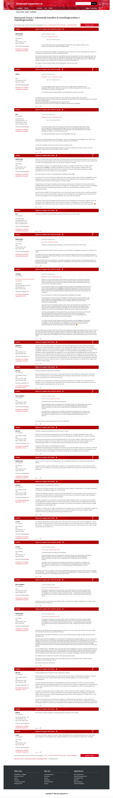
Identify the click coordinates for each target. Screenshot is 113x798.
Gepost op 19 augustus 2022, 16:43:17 (44, 269)
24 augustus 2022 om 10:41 (54, 587)
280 (74, 25)
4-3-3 (27, 291)
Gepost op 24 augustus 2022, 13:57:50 (45, 609)
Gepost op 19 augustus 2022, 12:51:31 (44, 69)
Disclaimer (47, 776)
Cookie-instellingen (79, 783)
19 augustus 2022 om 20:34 (55, 398)
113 (51, 25)
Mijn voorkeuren (78, 782)
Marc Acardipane (19, 396)
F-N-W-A (17, 522)
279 (72, 25)
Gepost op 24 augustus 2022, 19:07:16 (44, 669)
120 (65, 25)
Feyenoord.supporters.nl (80, 776)
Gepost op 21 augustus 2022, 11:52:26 (44, 427)
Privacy (46, 778)
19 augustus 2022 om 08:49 (57, 77)
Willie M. (17, 712)
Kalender (16, 780)
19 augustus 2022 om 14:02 (53, 242)
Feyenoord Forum (23, 17)
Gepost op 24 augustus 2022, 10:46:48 (45, 542)
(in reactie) (58, 29)
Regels (27, 12)
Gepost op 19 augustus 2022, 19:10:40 (45, 342)
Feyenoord (21, 35)
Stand (15, 778)
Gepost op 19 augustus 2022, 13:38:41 (44, 109)
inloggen (87, 8)
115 (55, 25)
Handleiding (33, 12)
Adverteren (47, 780)
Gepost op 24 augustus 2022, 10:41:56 (45, 518)
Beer (16, 114)
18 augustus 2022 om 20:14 (53, 36)
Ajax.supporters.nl (78, 774)
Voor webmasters (48, 774)
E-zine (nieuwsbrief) (19, 782)
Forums (32, 8)
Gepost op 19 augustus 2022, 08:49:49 (45, 29)
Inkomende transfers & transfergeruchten (56, 17)
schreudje (18, 274)
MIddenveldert (19, 34)
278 (70, 25)
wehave (17, 74)
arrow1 (17, 735)
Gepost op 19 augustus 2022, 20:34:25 (45, 367)
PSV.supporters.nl (78, 778)
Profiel (50, 8)
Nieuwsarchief (18, 783)
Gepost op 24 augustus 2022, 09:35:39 (45, 481)
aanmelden (94, 8)
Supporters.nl (78, 771)
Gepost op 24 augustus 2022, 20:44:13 (45, 731)
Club (45, 8)
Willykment (18, 345)
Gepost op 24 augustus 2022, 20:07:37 (45, 709)
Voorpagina (19, 8)
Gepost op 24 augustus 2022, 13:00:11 (45, 580)
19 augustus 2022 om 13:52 (56, 276)
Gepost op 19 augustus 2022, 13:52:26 (45, 155)
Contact (46, 783)
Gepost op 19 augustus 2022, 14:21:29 (44, 234)
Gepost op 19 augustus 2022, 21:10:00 (45, 391)
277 (67, 25)
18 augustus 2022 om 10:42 (57, 117)
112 (49, 25)
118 (61, 25)
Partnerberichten (48, 782)
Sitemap (76, 780)
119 (62, 25)
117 (59, 25)
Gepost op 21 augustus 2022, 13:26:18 (44, 457)
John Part (17, 370)
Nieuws (26, 8)
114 (53, 25)
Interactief (39, 8)
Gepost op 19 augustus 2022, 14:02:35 (45, 210)
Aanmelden (17, 774)
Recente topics (20, 12)
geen (27, 46)
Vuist (43, 36)
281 (76, 25)
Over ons (47, 771)
